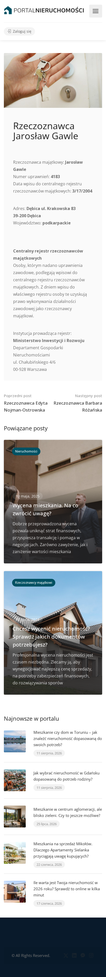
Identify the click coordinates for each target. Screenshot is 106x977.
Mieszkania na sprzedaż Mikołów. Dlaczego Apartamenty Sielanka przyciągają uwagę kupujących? (62, 850)
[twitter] (66, 955)
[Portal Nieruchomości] (44, 10)
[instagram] (91, 955)
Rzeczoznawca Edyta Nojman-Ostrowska (26, 403)
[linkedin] (74, 955)
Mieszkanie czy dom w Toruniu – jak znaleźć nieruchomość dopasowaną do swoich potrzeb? (67, 738)
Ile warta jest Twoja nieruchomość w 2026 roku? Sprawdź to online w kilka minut (66, 888)
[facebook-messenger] (83, 955)
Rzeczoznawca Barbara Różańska (78, 403)
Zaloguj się (21, 31)
